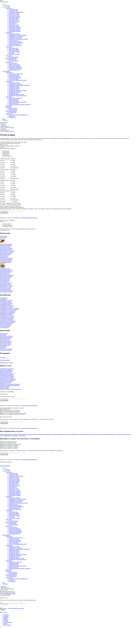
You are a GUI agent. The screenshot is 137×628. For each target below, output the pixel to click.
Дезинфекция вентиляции (6, 307)
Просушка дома (12, 59)
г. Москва (5, 618)
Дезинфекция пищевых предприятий (18, 90)
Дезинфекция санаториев (15, 91)
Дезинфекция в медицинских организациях (19, 85)
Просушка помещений (11, 58)
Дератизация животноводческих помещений (19, 104)
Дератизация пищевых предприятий (17, 102)
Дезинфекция (9, 32)
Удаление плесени (13, 40)
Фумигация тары (13, 109)
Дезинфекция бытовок (14, 82)
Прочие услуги (9, 62)
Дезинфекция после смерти (15, 37)
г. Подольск (5, 621)
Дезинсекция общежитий (15, 77)
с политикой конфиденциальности (28, 217)
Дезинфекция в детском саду (16, 84)
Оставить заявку (4, 212)
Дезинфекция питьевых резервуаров (17, 95)
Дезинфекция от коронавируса (16, 36)
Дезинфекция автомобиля (6, 314)
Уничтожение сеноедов (14, 26)
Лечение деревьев (13, 63)
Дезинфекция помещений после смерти (18, 39)
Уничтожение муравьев (14, 21)
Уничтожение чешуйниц (15, 28)
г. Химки (5, 623)
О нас (4, 4)
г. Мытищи (5, 619)
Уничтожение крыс (13, 48)
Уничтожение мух (13, 22)
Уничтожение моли (13, 19)
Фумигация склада (13, 108)
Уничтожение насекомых (15, 31)
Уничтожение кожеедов (14, 15)
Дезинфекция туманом (5, 301)
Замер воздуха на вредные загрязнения (9, 385)
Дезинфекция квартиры (14, 33)
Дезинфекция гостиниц (14, 87)
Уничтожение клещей (14, 13)
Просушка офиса (13, 112)
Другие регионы (7, 625)
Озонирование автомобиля (15, 67)
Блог (4, 118)
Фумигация (8, 107)
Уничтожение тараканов (14, 27)
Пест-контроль (12, 117)
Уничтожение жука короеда (6, 251)
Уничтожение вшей (13, 10)
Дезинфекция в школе (14, 86)
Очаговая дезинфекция (14, 44)
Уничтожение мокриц (14, 18)
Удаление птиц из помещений (7, 380)
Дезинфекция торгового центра (16, 94)
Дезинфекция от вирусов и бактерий (17, 35)
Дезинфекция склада (14, 93)
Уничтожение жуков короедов (16, 12)
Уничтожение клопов (14, 14)
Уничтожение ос (13, 23)
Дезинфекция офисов (14, 89)
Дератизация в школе (14, 99)
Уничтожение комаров (14, 17)
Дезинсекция (9, 8)
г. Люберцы (5, 617)
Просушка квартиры (14, 60)
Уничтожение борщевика (15, 66)
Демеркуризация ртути (14, 69)
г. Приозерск (6, 614)
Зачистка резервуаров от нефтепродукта (18, 114)
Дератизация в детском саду (15, 98)
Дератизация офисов (14, 100)
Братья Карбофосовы (5, 465)
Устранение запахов (13, 57)
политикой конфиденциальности (16, 608)
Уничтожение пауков (14, 24)
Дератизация (9, 46)
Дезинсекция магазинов (14, 76)
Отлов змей (11, 53)
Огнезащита (11, 116)
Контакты (5, 120)
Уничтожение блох (13, 9)
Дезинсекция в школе (14, 75)
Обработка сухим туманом (15, 45)
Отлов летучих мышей (14, 54)
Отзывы (8, 5)
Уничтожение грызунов (14, 51)
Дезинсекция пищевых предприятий (17, 80)
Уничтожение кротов (14, 50)
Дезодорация (9, 55)
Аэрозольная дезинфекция (15, 41)
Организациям (6, 71)
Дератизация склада (13, 103)
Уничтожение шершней (14, 30)
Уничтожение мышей (14, 49)
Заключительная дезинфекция (16, 42)
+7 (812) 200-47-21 (4, 126)
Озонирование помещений (15, 68)
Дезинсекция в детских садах (16, 73)
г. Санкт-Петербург (7, 622)
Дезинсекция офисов (14, 78)
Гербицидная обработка (14, 64)
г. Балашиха (6, 616)
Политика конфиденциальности (8, 592)
